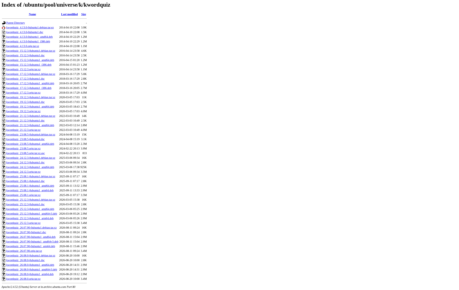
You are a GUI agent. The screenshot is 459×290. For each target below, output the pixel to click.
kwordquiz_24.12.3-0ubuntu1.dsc (25, 162)
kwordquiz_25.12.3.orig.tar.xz (23, 222)
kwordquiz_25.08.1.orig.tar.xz (23, 195)
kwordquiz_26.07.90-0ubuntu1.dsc (26, 232)
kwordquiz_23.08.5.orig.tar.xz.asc (25, 153)
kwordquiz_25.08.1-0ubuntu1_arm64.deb (30, 190)
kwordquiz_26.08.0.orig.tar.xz (23, 278)
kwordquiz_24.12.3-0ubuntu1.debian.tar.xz (30, 157)
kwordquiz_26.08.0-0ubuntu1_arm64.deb (30, 274)
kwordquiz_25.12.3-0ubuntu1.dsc (25, 204)
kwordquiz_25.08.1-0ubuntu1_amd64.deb (30, 185)
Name (32, 14)
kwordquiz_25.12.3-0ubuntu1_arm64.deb (30, 218)
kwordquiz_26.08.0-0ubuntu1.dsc (25, 260)
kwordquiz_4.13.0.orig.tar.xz (22, 46)
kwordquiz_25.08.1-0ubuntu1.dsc (25, 181)
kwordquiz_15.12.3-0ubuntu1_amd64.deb (30, 60)
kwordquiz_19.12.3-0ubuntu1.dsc (25, 101)
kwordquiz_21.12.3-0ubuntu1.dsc (25, 120)
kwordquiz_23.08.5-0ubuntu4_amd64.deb (30, 143)
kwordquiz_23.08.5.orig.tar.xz (23, 148)
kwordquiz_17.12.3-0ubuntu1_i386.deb (28, 88)
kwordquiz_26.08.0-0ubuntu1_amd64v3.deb (31, 269)
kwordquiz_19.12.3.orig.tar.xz (23, 111)
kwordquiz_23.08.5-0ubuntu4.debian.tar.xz (30, 134)
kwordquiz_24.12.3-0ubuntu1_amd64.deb (30, 167)
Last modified (69, 14)
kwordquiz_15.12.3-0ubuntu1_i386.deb (28, 64)
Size (83, 14)
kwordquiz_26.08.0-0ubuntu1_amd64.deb (30, 264)
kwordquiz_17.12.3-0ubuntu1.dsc (25, 78)
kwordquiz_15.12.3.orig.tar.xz (23, 69)
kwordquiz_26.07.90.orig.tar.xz (24, 250)
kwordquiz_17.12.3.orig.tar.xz (23, 92)
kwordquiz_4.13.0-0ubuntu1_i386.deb (28, 41)
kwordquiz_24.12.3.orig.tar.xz (23, 171)
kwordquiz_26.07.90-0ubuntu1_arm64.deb (30, 246)
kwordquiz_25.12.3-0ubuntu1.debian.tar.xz (30, 199)
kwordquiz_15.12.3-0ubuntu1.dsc (25, 55)
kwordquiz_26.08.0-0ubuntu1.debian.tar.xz (30, 255)
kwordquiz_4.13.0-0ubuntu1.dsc (24, 32)
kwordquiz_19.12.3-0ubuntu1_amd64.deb (30, 106)
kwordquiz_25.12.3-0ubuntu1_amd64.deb (30, 209)
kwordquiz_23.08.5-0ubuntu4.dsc (25, 139)
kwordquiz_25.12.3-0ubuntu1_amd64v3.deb (31, 213)
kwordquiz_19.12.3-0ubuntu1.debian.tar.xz (30, 97)
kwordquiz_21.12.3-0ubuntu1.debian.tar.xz (30, 115)
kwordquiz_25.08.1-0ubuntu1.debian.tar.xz (30, 176)
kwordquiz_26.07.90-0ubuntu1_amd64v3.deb (32, 241)
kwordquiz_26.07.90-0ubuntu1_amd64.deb (31, 236)
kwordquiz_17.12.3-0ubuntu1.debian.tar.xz (30, 74)
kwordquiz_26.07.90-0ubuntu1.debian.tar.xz (31, 227)
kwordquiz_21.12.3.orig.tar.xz (23, 129)
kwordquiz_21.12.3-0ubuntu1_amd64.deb (30, 125)
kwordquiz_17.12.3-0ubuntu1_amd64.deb (30, 83)
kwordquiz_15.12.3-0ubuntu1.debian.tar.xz (30, 50)
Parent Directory (15, 22)
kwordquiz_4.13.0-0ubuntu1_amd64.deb (29, 36)
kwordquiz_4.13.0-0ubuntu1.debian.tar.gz (30, 27)
